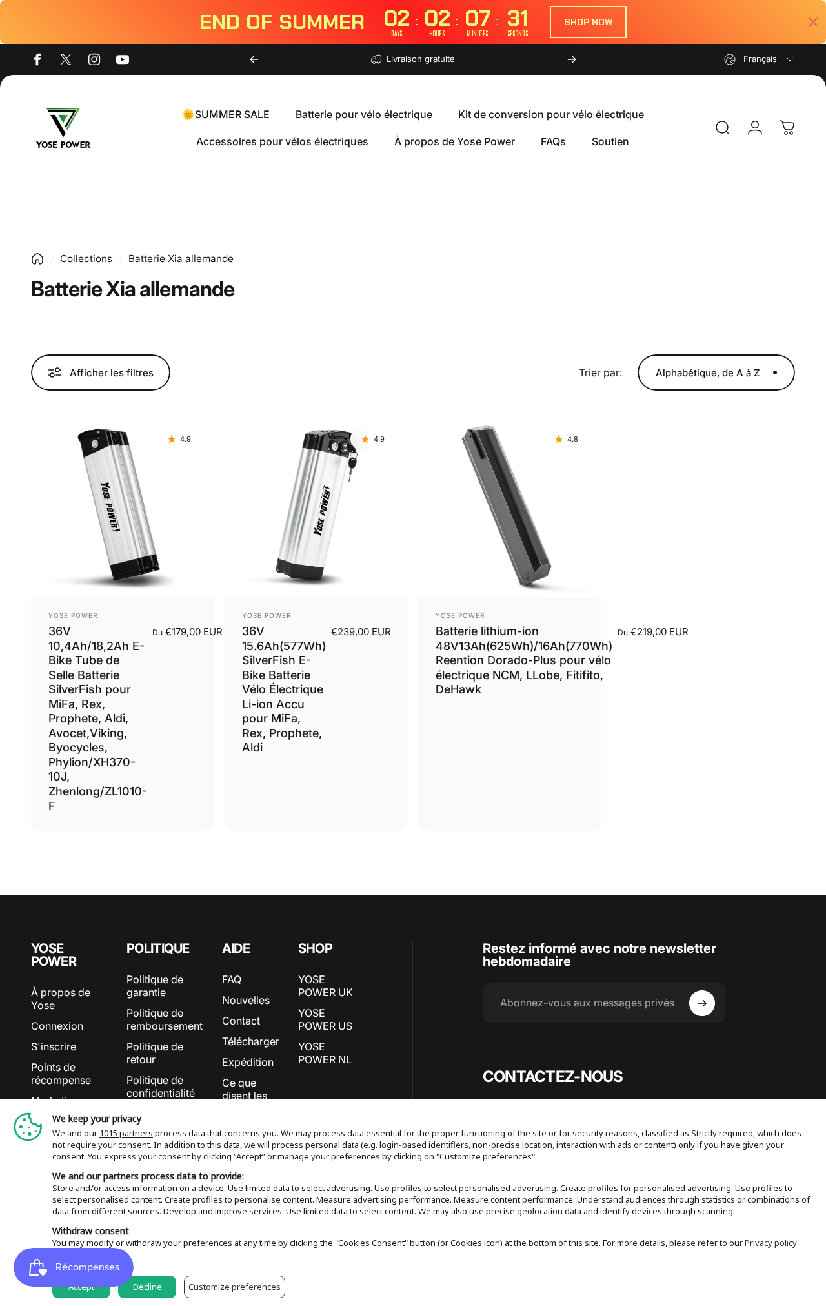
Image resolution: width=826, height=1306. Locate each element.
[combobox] (759, 59)
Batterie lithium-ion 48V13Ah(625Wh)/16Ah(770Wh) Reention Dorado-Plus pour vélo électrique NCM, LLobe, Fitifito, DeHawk (524, 660)
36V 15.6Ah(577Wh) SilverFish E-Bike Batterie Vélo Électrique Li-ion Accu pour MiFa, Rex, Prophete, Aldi (284, 689)
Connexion (57, 1025)
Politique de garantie (154, 986)
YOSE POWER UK (325, 986)
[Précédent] (254, 59)
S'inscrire (53, 1046)
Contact (241, 1020)
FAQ (231, 979)
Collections (86, 258)
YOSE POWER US (325, 1019)
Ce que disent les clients (244, 1095)
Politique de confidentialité (160, 1086)
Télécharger (250, 1041)
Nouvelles (246, 1000)
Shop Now (588, 22)
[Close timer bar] (813, 22)
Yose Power (72, 615)
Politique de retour (154, 1053)
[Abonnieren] (702, 1003)
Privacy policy (771, 1243)
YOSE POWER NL (325, 1053)
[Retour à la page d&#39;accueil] (37, 258)
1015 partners (126, 1133)
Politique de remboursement (164, 1019)
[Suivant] (572, 59)
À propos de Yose (60, 999)
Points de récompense (61, 1074)
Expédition (248, 1062)
